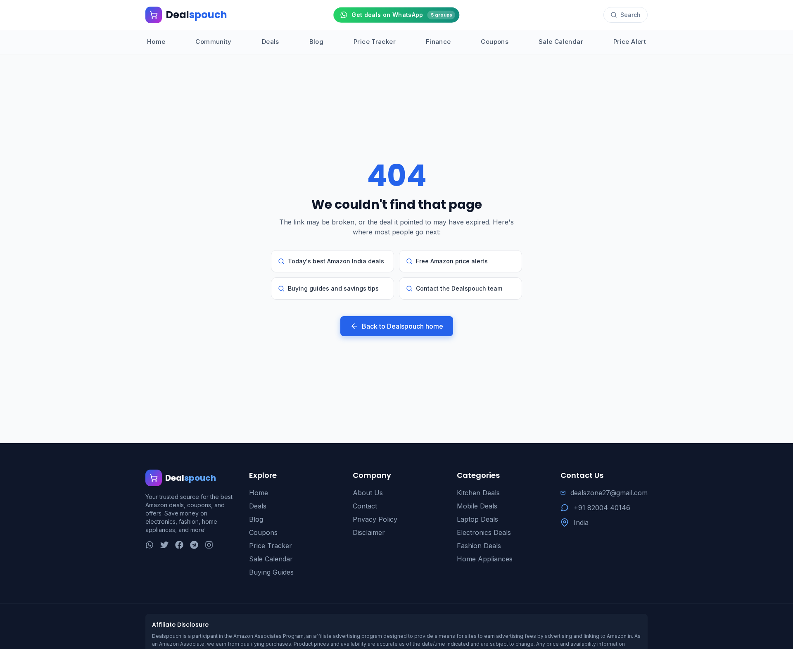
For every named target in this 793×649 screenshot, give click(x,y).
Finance (438, 41)
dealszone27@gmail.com (609, 493)
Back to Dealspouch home (402, 326)
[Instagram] (209, 545)
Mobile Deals (477, 506)
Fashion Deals (479, 546)
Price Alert (629, 41)
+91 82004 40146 (602, 507)
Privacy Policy (375, 519)
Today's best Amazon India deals (336, 261)
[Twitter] (164, 545)
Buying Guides (271, 572)
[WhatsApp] (149, 545)
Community (213, 41)
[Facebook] (179, 545)
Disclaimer (369, 532)
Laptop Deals (477, 519)
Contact (365, 506)
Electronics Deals (484, 532)
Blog (316, 41)
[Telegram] (194, 545)
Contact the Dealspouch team (459, 288)
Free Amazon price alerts (452, 261)
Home (156, 41)
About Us (368, 493)
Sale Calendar (561, 41)
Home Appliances (485, 559)
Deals (270, 41)
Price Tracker (375, 41)
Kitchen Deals (478, 493)
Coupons (494, 41)
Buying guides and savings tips (333, 288)
